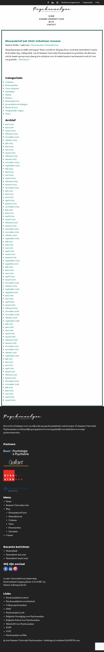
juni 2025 (9, 146)
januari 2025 (11, 159)
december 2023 (12, 188)
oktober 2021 (11, 235)
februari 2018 (11, 340)
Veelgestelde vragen (14, 110)
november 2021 (12, 232)
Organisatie (88, 2)
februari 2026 (11, 134)
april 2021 (9, 251)
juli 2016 (9, 387)
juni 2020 (9, 270)
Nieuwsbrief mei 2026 (16, 554)
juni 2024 (9, 172)
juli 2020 (9, 267)
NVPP (8, 627)
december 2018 (12, 311)
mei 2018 (9, 330)
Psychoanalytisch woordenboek (20, 601)
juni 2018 (9, 327)
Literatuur (10, 91)
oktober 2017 (11, 352)
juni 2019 (9, 295)
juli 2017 (9, 359)
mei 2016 (9, 394)
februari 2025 (11, 156)
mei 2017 (9, 365)
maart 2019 (10, 305)
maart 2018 (10, 337)
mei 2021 (9, 248)
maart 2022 (10, 219)
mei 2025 (9, 149)
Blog (51, 22)
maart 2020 (10, 279)
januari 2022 (11, 226)
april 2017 (9, 368)
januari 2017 (10, 378)
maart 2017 (10, 371)
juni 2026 (9, 124)
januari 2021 (10, 257)
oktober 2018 (11, 317)
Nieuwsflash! (12, 551)
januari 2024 (11, 184)
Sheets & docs (11, 107)
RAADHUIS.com (72, 640)
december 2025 (12, 137)
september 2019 (12, 289)
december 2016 (12, 381)
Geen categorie (12, 88)
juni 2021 (9, 245)
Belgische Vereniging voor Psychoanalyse (25, 616)
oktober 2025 (11, 140)
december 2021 (12, 229)
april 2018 (9, 333)
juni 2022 (9, 213)
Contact (51, 24)
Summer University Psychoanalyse (26, 640)
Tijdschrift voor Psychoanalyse (20, 624)
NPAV (8, 609)
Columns (9, 82)
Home (51, 16)
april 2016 (9, 397)
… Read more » (23, 59)
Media (8, 95)
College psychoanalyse (16, 605)
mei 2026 (9, 127)
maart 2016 (10, 400)
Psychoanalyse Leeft (15, 612)
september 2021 (12, 238)
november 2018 (12, 314)
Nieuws (8, 98)
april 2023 (9, 200)
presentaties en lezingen (16, 104)
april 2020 (10, 276)
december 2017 (12, 346)
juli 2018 (9, 324)
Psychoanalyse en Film (16, 635)
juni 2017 (9, 362)
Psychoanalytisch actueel (17, 597)
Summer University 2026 (51, 19)
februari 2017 (11, 375)
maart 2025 (10, 153)
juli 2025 (9, 143)
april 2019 (9, 302)
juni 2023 (9, 194)
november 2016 (12, 384)
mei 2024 (9, 175)
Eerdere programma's (70, 2)
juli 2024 (9, 169)
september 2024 (12, 165)
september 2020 (12, 260)
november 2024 (12, 162)
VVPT (8, 631)
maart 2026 (10, 130)
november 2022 (12, 207)
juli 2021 (9, 241)
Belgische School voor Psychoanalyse (23, 620)
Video (8, 114)
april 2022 (9, 216)
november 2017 (12, 349)
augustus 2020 (11, 264)
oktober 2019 (11, 286)
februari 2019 (11, 308)
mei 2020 (9, 273)
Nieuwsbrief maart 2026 (17, 558)
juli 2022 (9, 210)
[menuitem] (51, 16)
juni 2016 (9, 390)
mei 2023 (9, 197)
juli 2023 (9, 191)
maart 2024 (10, 178)
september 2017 (12, 356)
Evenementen (37, 45)
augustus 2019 (11, 292)
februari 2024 (11, 181)
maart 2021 (10, 254)
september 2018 (12, 321)
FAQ (97, 2)
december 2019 (12, 283)
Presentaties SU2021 (17, 513)
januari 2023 (11, 203)
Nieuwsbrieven (51, 45)
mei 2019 (9, 298)
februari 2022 (11, 222)
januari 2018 (10, 343)
